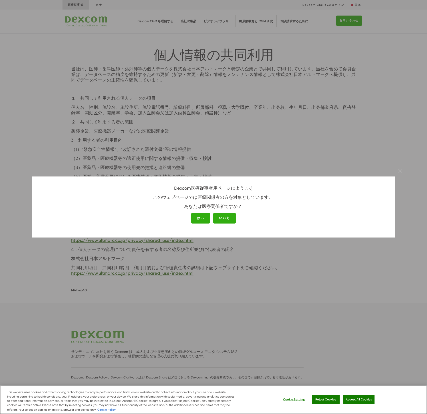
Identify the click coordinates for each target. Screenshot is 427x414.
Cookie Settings (294, 399)
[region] (213, 400)
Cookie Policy (106, 409)
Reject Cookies (325, 399)
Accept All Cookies (359, 399)
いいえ (224, 218)
